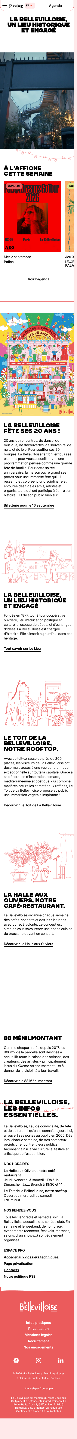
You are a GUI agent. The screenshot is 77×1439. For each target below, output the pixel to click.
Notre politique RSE (20, 1276)
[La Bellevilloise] (16, 5)
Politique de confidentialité (33, 1378)
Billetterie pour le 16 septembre (29, 505)
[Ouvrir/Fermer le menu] (4, 5)
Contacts (11, 1270)
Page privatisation (18, 1263)
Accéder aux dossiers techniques (31, 1257)
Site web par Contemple (38, 1388)
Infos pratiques (38, 1322)
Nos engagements (38, 1347)
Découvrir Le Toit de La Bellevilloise (32, 805)
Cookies (55, 1378)
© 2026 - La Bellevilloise (27, 1373)
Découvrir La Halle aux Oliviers (28, 944)
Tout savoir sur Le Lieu (22, 648)
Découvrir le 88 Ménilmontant (28, 1081)
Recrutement (38, 1341)
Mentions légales (39, 1335)
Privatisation (38, 1328)
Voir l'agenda (38, 279)
